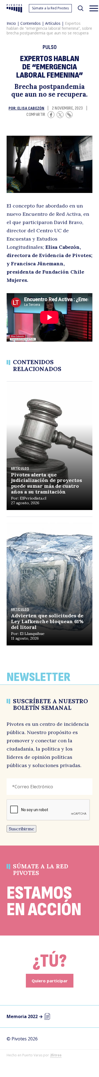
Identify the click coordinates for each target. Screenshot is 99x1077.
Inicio (11, 23)
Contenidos (30, 23)
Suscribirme (21, 828)
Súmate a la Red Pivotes (50, 8)
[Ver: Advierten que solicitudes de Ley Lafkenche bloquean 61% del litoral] (49, 581)
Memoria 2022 (25, 1016)
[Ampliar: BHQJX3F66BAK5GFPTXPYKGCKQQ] (49, 164)
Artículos (53, 23)
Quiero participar (50, 980)
